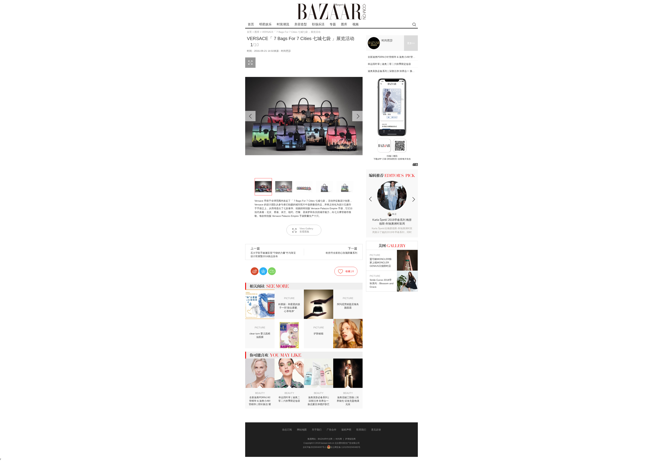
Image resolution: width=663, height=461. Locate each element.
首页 (251, 24)
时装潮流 (283, 24)
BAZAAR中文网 (325, 439)
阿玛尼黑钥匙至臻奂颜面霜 (348, 306)
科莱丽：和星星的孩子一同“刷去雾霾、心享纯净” (289, 308)
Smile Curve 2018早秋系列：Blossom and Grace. (381, 281)
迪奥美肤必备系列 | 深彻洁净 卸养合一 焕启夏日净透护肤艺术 (318, 401)
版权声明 (346, 429)
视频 (355, 24)
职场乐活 (318, 24)
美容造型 (300, 24)
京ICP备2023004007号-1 (314, 447)
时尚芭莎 (387, 40)
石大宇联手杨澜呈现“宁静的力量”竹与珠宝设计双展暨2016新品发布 (273, 252)
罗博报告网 (350, 439)
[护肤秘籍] (348, 321)
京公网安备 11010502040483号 (345, 447)
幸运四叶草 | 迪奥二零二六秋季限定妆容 (289, 399)
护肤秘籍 (318, 333)
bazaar (331, 11)
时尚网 (339, 439)
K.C (394, 214)
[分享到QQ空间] (263, 271)
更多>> (411, 43)
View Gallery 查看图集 (306, 230)
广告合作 (331, 429)
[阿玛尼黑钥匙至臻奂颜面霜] (318, 292)
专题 (333, 24)
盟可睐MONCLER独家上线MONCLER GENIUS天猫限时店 (380, 260)
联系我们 (361, 429)
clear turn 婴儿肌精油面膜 (259, 335)
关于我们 (316, 429)
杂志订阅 (287, 429)
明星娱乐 (265, 24)
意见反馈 (376, 429)
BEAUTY (260, 393)
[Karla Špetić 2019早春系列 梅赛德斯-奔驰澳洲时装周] (392, 195)
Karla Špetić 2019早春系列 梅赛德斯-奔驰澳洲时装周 (391, 226)
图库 (344, 24)
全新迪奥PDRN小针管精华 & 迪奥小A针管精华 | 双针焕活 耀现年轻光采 (260, 401)
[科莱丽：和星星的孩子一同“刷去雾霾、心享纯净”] (260, 292)
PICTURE (289, 298)
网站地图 (302, 429)
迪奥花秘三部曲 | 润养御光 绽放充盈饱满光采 (348, 401)
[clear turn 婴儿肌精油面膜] (289, 321)
